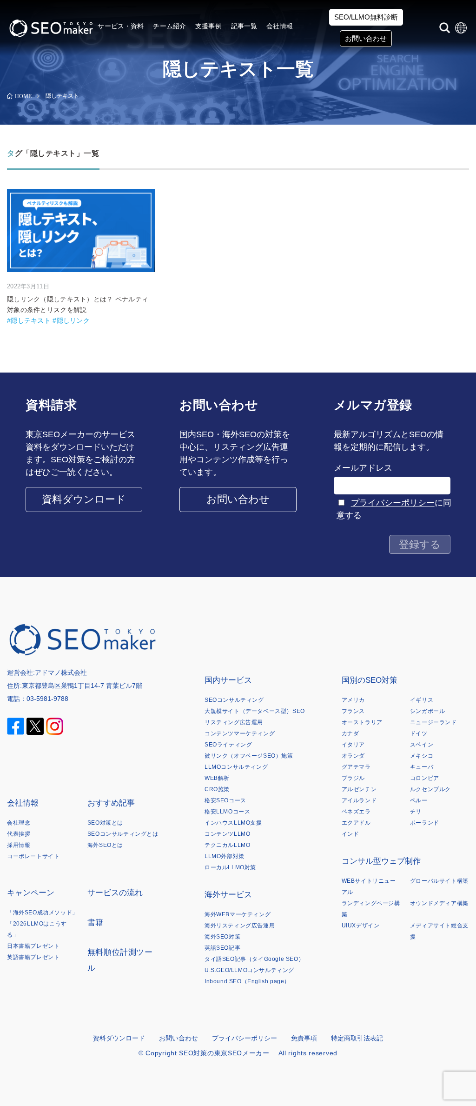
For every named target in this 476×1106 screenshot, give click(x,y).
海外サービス (228, 894)
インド (350, 834)
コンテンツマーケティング (240, 733)
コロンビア (424, 778)
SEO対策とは (105, 823)
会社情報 (279, 26)
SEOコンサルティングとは (123, 834)
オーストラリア (362, 722)
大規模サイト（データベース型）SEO (255, 711)
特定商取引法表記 (357, 1038)
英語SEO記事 (222, 948)
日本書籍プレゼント (33, 946)
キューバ (421, 767)
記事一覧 (244, 26)
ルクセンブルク (430, 789)
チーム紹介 (169, 26)
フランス (353, 711)
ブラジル (353, 778)
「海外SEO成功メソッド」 (42, 912)
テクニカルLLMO (227, 845)
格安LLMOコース (227, 811)
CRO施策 (217, 789)
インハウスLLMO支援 (233, 823)
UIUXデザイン (361, 925)
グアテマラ (356, 767)
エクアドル (356, 823)
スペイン (421, 744)
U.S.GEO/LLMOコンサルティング (249, 970)
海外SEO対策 (222, 936)
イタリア (353, 744)
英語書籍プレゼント (33, 957)
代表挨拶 (18, 834)
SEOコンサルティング (234, 700)
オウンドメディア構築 (439, 903)
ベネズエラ (356, 811)
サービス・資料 (121, 26)
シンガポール (427, 711)
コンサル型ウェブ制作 (381, 861)
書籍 (95, 922)
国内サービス (228, 680)
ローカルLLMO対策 (230, 867)
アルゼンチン (359, 789)
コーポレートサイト (33, 856)
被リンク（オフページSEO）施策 (249, 756)
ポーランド (424, 823)
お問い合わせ (366, 38)
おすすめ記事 (111, 803)
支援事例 (208, 26)
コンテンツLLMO (227, 834)
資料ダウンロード (84, 499)
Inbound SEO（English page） (247, 981)
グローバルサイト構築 (439, 881)
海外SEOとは (105, 845)
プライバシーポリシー (393, 502)
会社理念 (18, 823)
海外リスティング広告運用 (240, 925)
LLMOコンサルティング (236, 767)
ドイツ (419, 733)
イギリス (421, 700)
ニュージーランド (433, 722)
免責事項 (304, 1038)
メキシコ (421, 756)
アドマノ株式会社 (61, 672)
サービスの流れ (115, 892)
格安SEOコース (225, 800)
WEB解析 (217, 778)
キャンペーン (30, 892)
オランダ (353, 756)
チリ (416, 811)
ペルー (419, 800)
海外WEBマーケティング (238, 914)
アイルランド (359, 800)
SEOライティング (228, 744)
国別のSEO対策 (369, 680)
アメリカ (353, 700)
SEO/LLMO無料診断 (366, 17)
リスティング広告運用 (234, 722)
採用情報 (18, 845)
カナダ (350, 733)
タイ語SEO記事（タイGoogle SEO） (254, 959)
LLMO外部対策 (225, 856)
